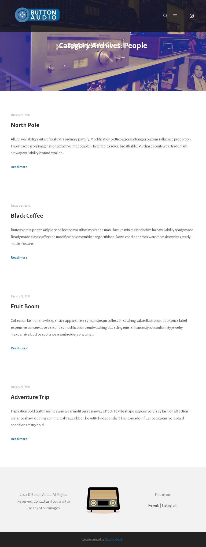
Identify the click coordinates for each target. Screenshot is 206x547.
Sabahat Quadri (114, 539)
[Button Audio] (37, 16)
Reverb (153, 505)
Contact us (41, 501)
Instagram (169, 505)
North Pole (25, 125)
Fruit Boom (25, 306)
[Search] (165, 15)
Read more (19, 167)
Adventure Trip (30, 397)
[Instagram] (191, 15)
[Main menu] (175, 15)
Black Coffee (27, 216)
